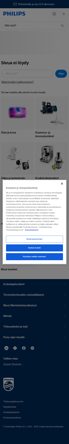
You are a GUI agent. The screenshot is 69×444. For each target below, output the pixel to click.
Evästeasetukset (35, 239)
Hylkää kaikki (34, 248)
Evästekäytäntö (32, 230)
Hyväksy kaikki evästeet (34, 256)
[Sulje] (62, 183)
